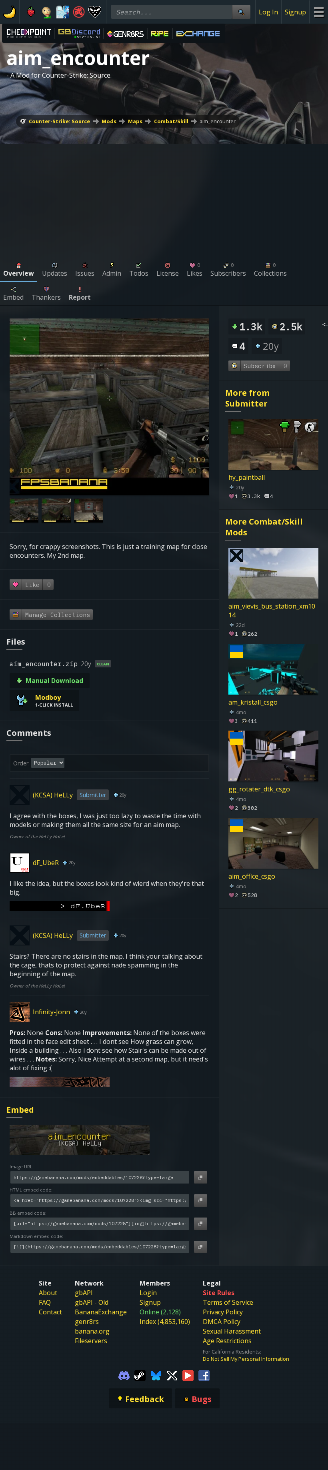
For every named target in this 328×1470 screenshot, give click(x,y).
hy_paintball (246, 477)
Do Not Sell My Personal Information (246, 1358)
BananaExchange (101, 1312)
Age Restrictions (227, 1340)
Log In (268, 12)
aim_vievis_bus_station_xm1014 (271, 610)
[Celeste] (31, 12)
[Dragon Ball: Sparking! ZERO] (79, 12)
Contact (50, 1312)
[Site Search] (241, 12)
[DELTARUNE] (95, 12)
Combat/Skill (171, 121)
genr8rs (87, 1321)
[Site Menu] (318, 12)
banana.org (92, 1331)
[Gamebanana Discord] (124, 1375)
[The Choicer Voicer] (63, 12)
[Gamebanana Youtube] (188, 1375)
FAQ (45, 1302)
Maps (135, 121)
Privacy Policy (223, 1312)
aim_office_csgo (251, 876)
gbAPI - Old (91, 1302)
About (48, 1292)
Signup (295, 12)
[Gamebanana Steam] (140, 1375)
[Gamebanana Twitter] (172, 1375)
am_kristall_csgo (253, 701)
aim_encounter (218, 121)
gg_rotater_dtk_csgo (259, 789)
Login (148, 1292)
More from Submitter (247, 398)
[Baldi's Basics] (47, 12)
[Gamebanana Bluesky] (156, 1375)
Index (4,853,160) (165, 1321)
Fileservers (91, 1340)
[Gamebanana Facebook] (204, 1375)
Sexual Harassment (232, 1331)
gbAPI (84, 1292)
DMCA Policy (221, 1321)
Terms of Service (228, 1302)
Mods (109, 121)
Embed (20, 1109)
